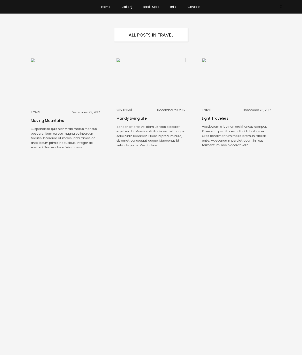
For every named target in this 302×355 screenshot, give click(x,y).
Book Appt (151, 7)
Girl (118, 109)
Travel (35, 111)
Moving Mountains (47, 120)
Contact (194, 7)
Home (106, 7)
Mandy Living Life (131, 118)
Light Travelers (215, 118)
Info (173, 7)
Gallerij (127, 7)
